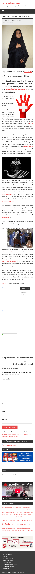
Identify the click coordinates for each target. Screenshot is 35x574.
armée (28, 507)
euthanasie (22, 512)
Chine (11, 510)
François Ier (28, 512)
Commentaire (6, 379)
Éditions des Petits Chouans (10, 564)
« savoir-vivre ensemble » (16, 89)
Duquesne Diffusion (8, 560)
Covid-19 (20, 510)
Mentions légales (7, 554)
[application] (17, 491)
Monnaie (28, 524)
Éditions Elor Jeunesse (8, 566)
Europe (17, 512)
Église (16, 530)
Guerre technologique (6, 517)
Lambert (31, 520)
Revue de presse (25, 288)
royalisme (4, 530)
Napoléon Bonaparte (10, 528)
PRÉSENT (28, 71)
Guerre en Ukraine (18, 514)
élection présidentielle (7, 533)
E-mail (4, 411)
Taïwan (12, 530)
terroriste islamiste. (8, 201)
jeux (25, 520)
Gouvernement (9, 514)
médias (3, 528)
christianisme (15, 510)
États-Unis (30, 530)
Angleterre (24, 507)
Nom (4, 404)
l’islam (31, 123)
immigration (6, 520)
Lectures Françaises (11, 3)
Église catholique (22, 530)
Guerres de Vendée (27, 514)
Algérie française (13, 507)
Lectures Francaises (16, 20)
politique (23, 528)
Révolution (8, 530)
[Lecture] (4, 498)
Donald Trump (5, 512)
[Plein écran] (31, 498)
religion (29, 528)
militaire (17, 524)
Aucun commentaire (8, 22)
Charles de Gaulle (5, 510)
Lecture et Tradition (8, 558)
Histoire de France (20, 517)
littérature (7, 524)
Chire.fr (5, 556)
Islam (12, 520)
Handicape (12, 517)
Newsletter (6, 568)
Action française (5, 507)
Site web (4, 419)
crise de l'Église (26, 510)
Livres (14, 524)
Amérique (19, 507)
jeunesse (18, 520)
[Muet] (28, 498)
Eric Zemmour (11, 512)
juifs (27, 520)
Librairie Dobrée (7, 562)
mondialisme (23, 524)
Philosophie (17, 528)
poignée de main (28, 146)
